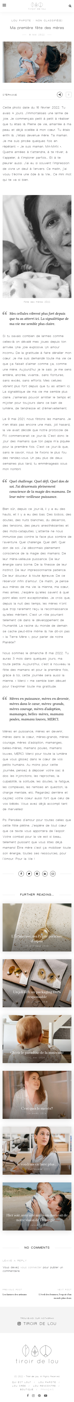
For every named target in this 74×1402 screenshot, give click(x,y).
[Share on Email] (53, 873)
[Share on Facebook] (21, 873)
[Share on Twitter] (29, 873)
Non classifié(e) (49, 20)
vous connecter (30, 1267)
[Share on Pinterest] (37, 873)
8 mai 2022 (37, 34)
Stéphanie (10, 95)
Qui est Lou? (21, 1382)
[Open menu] (4, 5)
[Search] (70, 6)
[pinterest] (39, 1395)
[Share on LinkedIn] (45, 873)
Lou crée (19, 1386)
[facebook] (28, 1395)
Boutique (27, 1389)
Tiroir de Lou (39, 1323)
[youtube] (45, 1395)
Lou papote (21, 20)
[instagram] (33, 1395)
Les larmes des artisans (15, 1294)
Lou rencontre (44, 1386)
